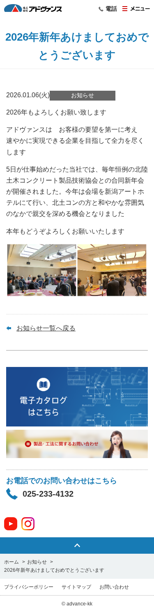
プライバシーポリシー (28, 587)
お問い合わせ (114, 587)
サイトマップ (76, 587)
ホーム (11, 562)
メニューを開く (136, 8)
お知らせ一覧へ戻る (46, 328)
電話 (111, 8)
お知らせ (37, 562)
